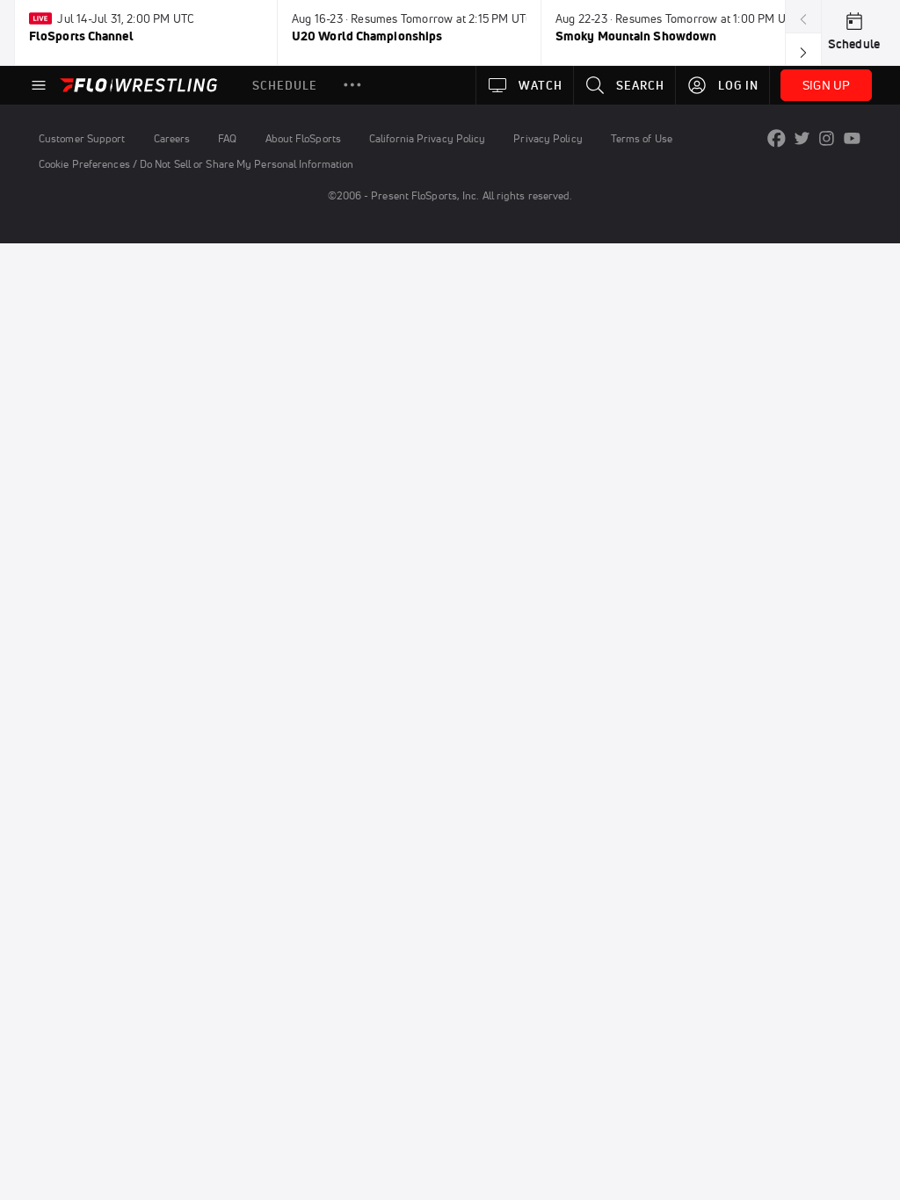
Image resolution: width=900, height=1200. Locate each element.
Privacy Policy (547, 138)
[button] (352, 85)
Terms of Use (641, 138)
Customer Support (82, 138)
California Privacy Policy (427, 138)
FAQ (227, 138)
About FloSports (303, 138)
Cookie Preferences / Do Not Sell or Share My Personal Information (196, 163)
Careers (172, 138)
